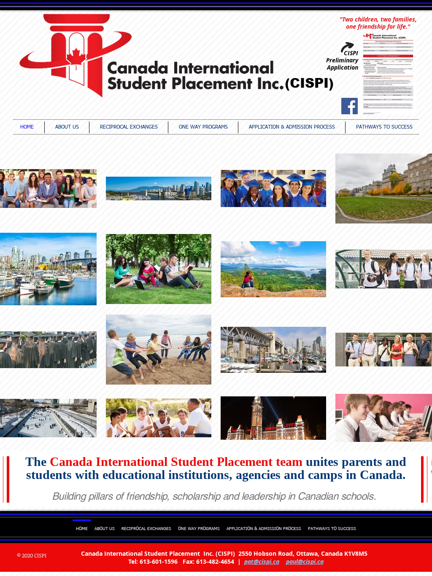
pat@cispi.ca (261, 561)
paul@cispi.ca (305, 561)
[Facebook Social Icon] (349, 106)
